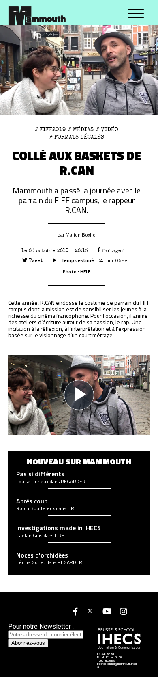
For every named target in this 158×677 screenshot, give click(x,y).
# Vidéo (107, 129)
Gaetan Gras (29, 535)
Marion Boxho (81, 235)
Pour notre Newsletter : (41, 626)
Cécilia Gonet (30, 562)
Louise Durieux (32, 481)
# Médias (81, 129)
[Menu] (136, 13)
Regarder (73, 481)
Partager (112, 250)
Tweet (35, 261)
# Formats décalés (76, 137)
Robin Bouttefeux (35, 508)
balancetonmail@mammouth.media (117, 665)
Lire (72, 508)
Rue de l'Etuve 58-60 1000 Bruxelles (109, 659)
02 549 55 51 (105, 654)
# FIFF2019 (50, 129)
